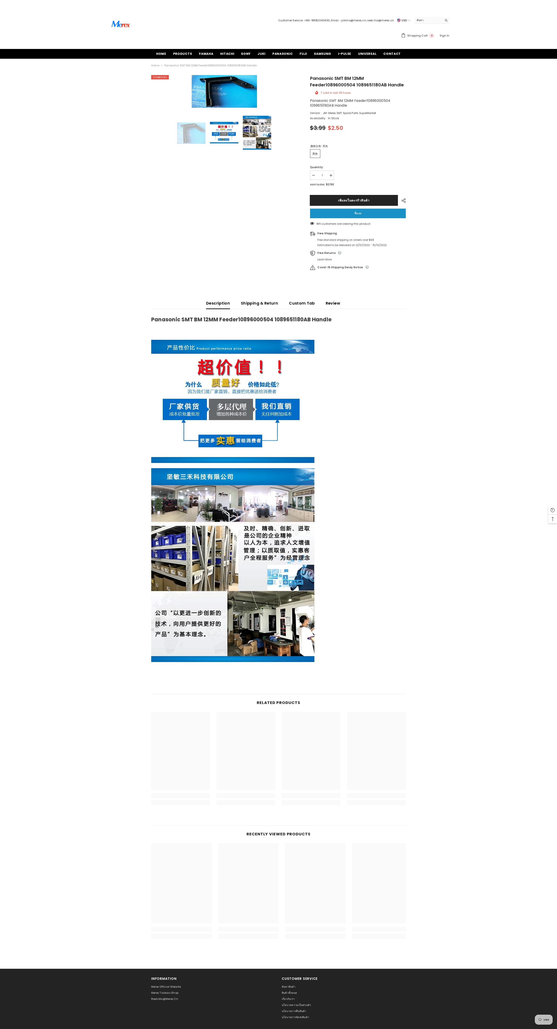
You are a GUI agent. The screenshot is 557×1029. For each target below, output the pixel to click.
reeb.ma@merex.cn (380, 20)
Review (333, 303)
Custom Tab (302, 303)
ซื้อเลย (358, 213)
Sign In (444, 35)
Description (218, 303)
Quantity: (316, 167)
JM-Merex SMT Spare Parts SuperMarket (349, 113)
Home (155, 65)
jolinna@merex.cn (353, 20)
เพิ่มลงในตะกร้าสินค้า (354, 200)
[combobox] (428, 20)
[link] (180, 795)
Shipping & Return (259, 303)
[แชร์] (402, 200)
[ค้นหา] (431, 20)
